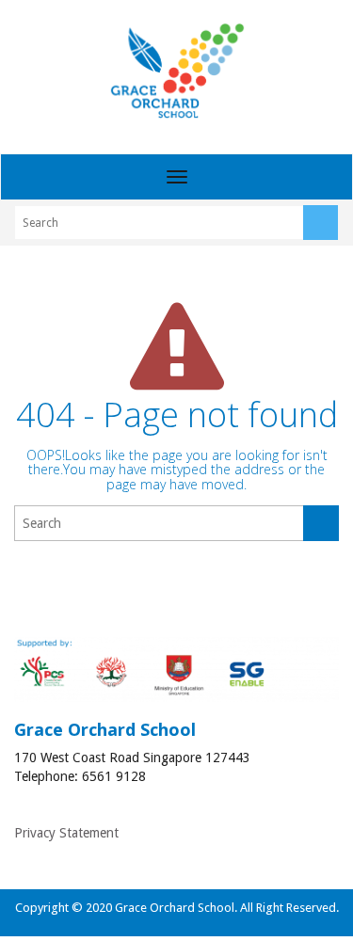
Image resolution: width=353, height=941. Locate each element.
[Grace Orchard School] (176, 70)
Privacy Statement (66, 832)
